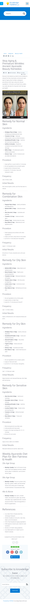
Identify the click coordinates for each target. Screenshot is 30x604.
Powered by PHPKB (8, 601)
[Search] (24, 13)
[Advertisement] (15, 36)
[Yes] (13, 542)
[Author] (8, 72)
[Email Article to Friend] (21, 552)
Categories (10, 53)
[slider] (15, 547)
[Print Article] (16, 552)
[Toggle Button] (1, 3)
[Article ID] (3, 72)
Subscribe (16, 557)
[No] (16, 542)
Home (5, 53)
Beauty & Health (18, 53)
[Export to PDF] (12, 552)
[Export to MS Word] (7, 552)
